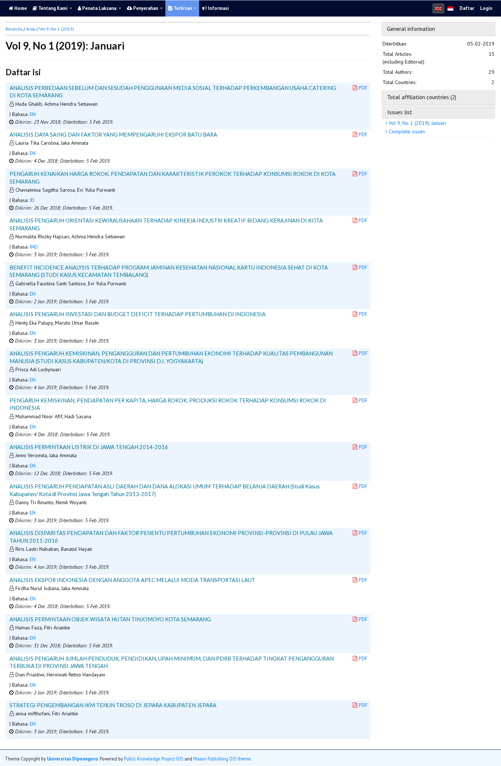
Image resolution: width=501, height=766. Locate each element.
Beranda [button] (14, 29)
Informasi (218, 8)
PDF (363, 87)
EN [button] (33, 114)
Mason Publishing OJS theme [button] (222, 759)
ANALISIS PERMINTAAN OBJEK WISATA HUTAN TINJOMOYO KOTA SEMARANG (110, 619)
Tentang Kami (53, 8)
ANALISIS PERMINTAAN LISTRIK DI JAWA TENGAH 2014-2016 (89, 447)
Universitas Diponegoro (72, 759)
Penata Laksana (99, 8)
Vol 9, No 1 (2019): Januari (416, 123)
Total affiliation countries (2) (421, 97)
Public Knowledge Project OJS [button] (153, 759)
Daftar (467, 8)
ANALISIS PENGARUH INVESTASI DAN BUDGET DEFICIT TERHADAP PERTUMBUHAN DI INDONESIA (138, 314)
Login (486, 8)
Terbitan (182, 8)
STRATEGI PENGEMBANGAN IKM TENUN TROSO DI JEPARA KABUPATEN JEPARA (113, 705)
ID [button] (32, 200)
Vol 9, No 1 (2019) (56, 29)
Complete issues (406, 131)
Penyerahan (145, 8)
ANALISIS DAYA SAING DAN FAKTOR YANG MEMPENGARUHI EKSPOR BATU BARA (113, 134)
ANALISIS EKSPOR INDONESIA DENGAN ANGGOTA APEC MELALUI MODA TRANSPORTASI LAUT (132, 580)
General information (411, 28)
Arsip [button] (31, 29)
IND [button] (34, 246)
